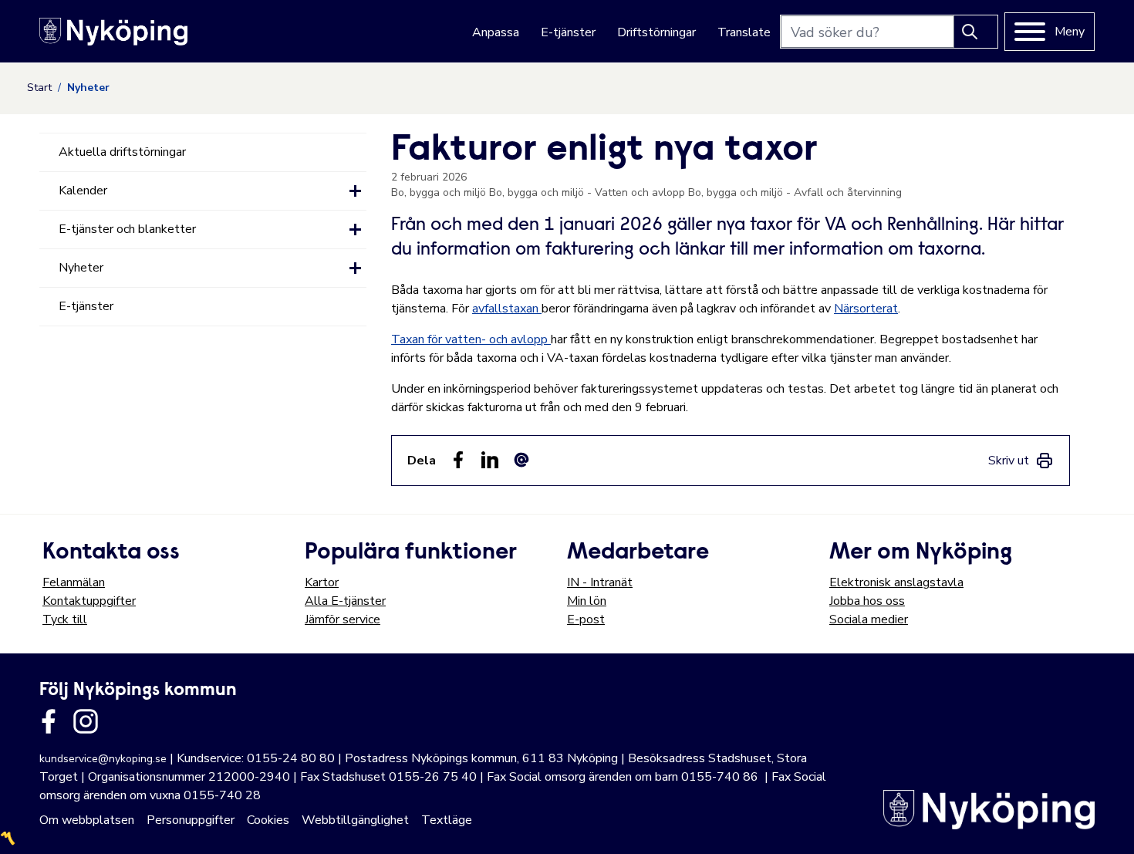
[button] (355, 191)
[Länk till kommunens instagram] (85, 721)
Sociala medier (868, 619)
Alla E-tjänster (345, 600)
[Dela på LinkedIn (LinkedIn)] (490, 459)
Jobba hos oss (867, 600)
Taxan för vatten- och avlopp (471, 339)
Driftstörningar (656, 32)
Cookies (268, 820)
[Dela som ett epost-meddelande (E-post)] (521, 459)
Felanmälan (73, 582)
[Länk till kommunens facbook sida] (48, 721)
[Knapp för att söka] (975, 31)
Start (39, 87)
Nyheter (81, 267)
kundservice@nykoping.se (103, 758)
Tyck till (64, 619)
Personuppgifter (191, 820)
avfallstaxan (507, 308)
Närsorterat (866, 308)
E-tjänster (568, 32)
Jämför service (342, 619)
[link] (1021, 460)
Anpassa (495, 32)
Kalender (83, 190)
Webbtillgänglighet (355, 820)
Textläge (446, 820)
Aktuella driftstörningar (122, 151)
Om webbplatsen (86, 820)
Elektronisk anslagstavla (896, 582)
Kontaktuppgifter (89, 600)
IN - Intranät (600, 582)
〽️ (7, 838)
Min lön (586, 600)
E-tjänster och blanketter (127, 229)
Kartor (322, 582)
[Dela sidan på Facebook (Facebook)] (458, 459)
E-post (586, 619)
